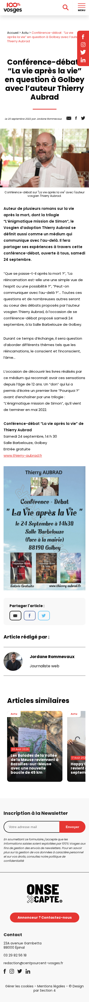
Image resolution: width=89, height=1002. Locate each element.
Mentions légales (51, 986)
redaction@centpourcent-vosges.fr (33, 963)
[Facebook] (30, 615)
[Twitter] (44, 615)
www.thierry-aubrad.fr (23, 455)
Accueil (13, 32)
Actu (25, 32)
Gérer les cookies (19, 986)
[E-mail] (15, 615)
